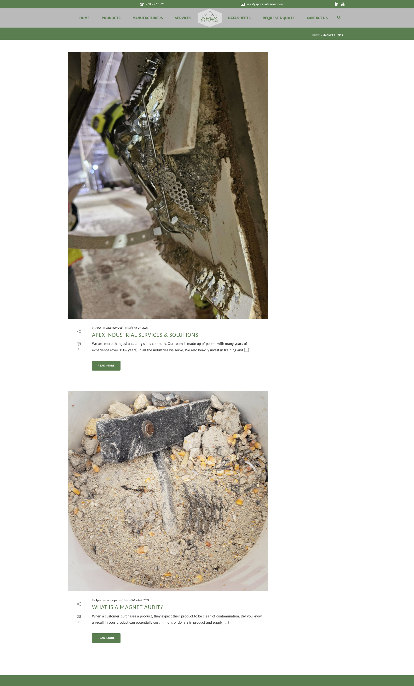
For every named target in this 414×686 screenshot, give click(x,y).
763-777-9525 (155, 4)
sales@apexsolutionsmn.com (265, 4)
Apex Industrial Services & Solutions (145, 335)
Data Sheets (239, 18)
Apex (98, 327)
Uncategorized (113, 327)
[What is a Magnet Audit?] (168, 491)
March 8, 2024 (140, 600)
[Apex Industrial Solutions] (209, 18)
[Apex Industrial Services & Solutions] (168, 185)
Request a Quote (279, 18)
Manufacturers (147, 18)
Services (183, 18)
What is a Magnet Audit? (127, 607)
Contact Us (317, 18)
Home (84, 18)
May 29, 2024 (140, 327)
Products (111, 18)
